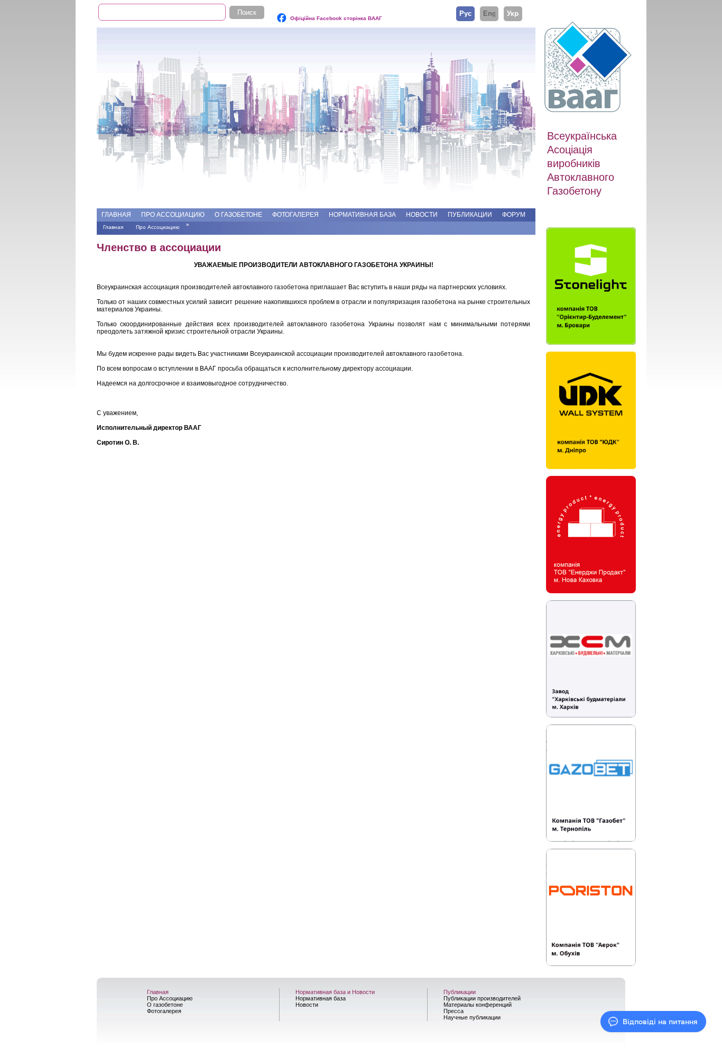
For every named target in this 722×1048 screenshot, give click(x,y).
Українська (513, 13)
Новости (422, 214)
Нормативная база (362, 214)
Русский (465, 13)
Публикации (470, 214)
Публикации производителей (482, 998)
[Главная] (589, 67)
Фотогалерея (295, 214)
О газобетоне (238, 214)
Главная (116, 214)
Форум (513, 214)
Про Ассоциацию (173, 214)
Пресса (453, 1011)
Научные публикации (472, 1017)
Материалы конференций (477, 1004)
